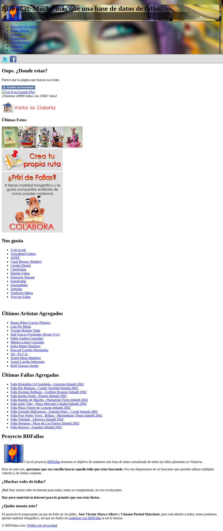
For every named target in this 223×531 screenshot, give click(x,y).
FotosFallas (18, 281)
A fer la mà (18, 250)
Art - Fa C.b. (19, 354)
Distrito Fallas (20, 273)
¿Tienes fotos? (20, 42)
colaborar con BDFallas (85, 518)
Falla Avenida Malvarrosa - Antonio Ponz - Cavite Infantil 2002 (54, 411)
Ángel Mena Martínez (25, 358)
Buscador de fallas (23, 26)
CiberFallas (18, 269)
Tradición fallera (21, 293)
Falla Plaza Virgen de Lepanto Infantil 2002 (40, 407)
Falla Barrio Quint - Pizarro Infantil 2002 (38, 396)
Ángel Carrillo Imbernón (27, 362)
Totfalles (16, 289)
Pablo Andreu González (26, 338)
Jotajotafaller (19, 285)
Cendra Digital (20, 265)
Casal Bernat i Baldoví (26, 261)
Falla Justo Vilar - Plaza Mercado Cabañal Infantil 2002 (48, 404)
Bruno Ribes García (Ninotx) (30, 323)
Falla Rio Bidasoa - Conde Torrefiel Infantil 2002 (44, 388)
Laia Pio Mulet (20, 326)
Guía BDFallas (12, 19)
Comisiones (18, 38)
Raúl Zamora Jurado (24, 366)
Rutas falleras (19, 30)
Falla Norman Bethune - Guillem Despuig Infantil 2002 (48, 392)
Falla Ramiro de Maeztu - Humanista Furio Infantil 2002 (49, 400)
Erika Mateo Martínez (25, 346)
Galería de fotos (21, 50)
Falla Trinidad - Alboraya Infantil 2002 (37, 419)
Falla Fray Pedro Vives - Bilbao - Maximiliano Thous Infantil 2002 (56, 415)
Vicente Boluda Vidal (25, 330)
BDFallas (53, 462)
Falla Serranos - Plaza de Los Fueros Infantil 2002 (44, 423)
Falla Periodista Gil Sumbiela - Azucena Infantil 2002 (47, 384)
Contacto (16, 46)
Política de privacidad (42, 525)
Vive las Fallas (20, 297)
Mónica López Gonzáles (27, 342)
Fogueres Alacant (22, 277)
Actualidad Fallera (23, 254)
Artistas (15, 34)
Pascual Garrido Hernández (29, 350)
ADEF (15, 258)
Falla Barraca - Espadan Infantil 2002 (36, 427)
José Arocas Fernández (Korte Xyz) (35, 334)
